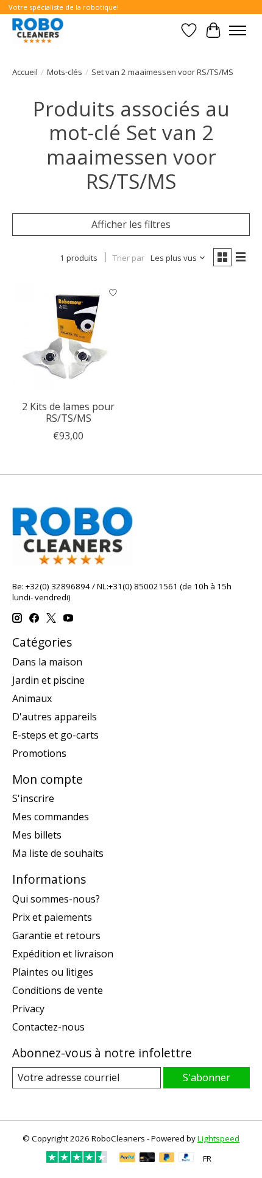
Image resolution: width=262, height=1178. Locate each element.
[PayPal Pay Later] (167, 1158)
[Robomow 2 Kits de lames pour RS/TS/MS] (68, 337)
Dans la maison (47, 662)
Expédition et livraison (62, 953)
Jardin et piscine (48, 680)
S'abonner (206, 1077)
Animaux (32, 698)
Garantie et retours (56, 935)
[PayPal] (127, 1158)
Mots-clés (64, 71)
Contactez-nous (48, 1027)
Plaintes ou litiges (52, 972)
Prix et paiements (52, 917)
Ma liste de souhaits (58, 853)
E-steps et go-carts (55, 735)
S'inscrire (33, 798)
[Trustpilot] (76, 1159)
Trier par (128, 257)
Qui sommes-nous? (56, 899)
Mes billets (37, 835)
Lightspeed (218, 1138)
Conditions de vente (57, 990)
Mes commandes (50, 816)
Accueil (25, 71)
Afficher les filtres (131, 224)
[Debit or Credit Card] (147, 1158)
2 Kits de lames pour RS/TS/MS (68, 412)
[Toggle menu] (237, 30)
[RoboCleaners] (37, 30)
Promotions (39, 753)
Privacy (28, 1008)
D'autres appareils (54, 716)
